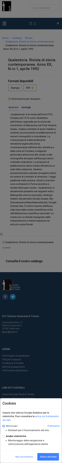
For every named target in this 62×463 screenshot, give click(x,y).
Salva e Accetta (48, 456)
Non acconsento (24, 456)
